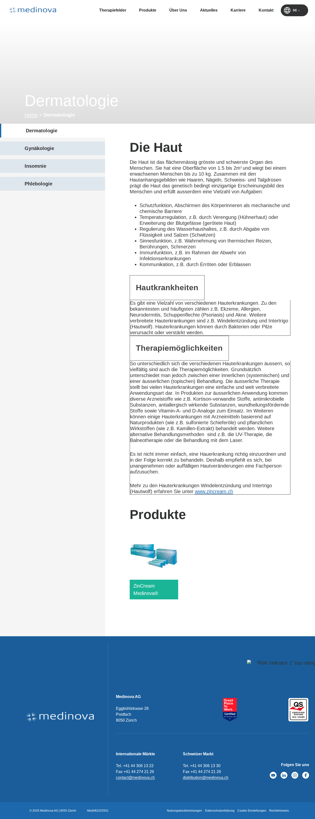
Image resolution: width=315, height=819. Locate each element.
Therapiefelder (112, 10)
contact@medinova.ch (135, 777)
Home (31, 115)
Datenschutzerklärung (220, 810)
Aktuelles (209, 10)
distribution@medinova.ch (205, 777)
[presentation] (154, 555)
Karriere (238, 10)
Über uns (178, 10)
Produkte (147, 10)
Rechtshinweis (279, 810)
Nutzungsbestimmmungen (184, 810)
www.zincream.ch (214, 491)
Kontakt (266, 10)
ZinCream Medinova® (145, 589)
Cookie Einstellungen (251, 810)
